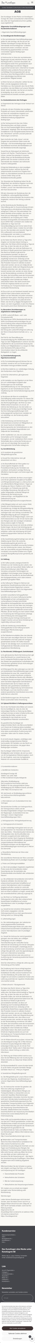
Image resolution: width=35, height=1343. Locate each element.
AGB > (4, 1236)
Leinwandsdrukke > (8, 1274)
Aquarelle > (5, 1276)
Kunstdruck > (6, 1281)
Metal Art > (5, 1277)
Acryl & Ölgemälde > (8, 1270)
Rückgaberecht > (7, 1238)
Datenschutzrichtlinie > (9, 1235)
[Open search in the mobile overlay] (28, 3)
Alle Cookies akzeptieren (17, 1328)
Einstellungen (17, 1338)
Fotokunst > (5, 1279)
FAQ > (3, 1242)
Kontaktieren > (6, 1240)
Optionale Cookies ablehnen (17, 1333)
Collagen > (5, 1272)
